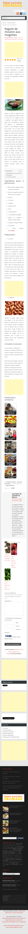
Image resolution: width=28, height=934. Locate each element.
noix (8, 855)
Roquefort (21, 861)
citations (18, 885)
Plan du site (5, 900)
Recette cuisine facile (12, 860)
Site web (18, 629)
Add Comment (10, 485)
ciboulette (5, 847)
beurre (19, 843)
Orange (15, 855)
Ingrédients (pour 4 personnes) (14, 173)
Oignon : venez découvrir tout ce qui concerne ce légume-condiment (13, 562)
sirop (8, 863)
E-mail (17, 626)
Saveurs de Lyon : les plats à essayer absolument (11, 782)
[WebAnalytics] (14, 931)
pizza (7, 856)
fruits (18, 852)
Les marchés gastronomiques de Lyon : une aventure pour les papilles (13, 788)
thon (10, 864)
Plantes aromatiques (13, 856)
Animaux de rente (7, 732)
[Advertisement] (14, 50)
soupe (15, 37)
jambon (17, 853)
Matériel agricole (7, 733)
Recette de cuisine (11, 22)
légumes (5, 855)
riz (17, 861)
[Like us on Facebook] (21, 13)
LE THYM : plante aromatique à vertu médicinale (7, 585)
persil (4, 856)
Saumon (5, 863)
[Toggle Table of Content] (19, 171)
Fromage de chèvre (8, 850)
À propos (5, 898)
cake (4, 845)
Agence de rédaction (13, 889)
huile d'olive (9, 853)
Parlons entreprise (8, 735)
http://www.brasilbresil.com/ (10, 922)
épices (4, 865)
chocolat (18, 845)
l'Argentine (13, 886)
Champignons (12, 845)
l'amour (4, 886)
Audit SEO (5, 889)
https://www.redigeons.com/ (14, 927)
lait (20, 853)
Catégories (5, 872)
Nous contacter (6, 895)
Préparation (9, 175)
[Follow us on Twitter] (24, 13)
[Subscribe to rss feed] (17, 13)
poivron (5, 858)
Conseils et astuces (11, 177)
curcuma (12, 230)
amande (5, 844)
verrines (20, 864)
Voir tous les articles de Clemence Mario (17, 500)
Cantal (6, 845)
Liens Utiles (5, 897)
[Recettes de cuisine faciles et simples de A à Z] (12, 8)
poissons (21, 856)
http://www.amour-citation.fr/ (13, 920)
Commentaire (8, 601)
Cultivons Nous (7, 730)
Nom (17, 622)
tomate (14, 864)
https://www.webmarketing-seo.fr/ (14, 925)
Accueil (4, 22)
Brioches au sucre (18, 649)
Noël (12, 855)
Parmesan (20, 855)
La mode (5, 728)
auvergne (9, 844)
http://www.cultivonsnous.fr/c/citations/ (13, 918)
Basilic (14, 844)
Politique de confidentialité (10, 737)
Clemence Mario (11, 482)
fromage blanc (15, 848)
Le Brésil (8, 886)
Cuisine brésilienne (12, 882)
